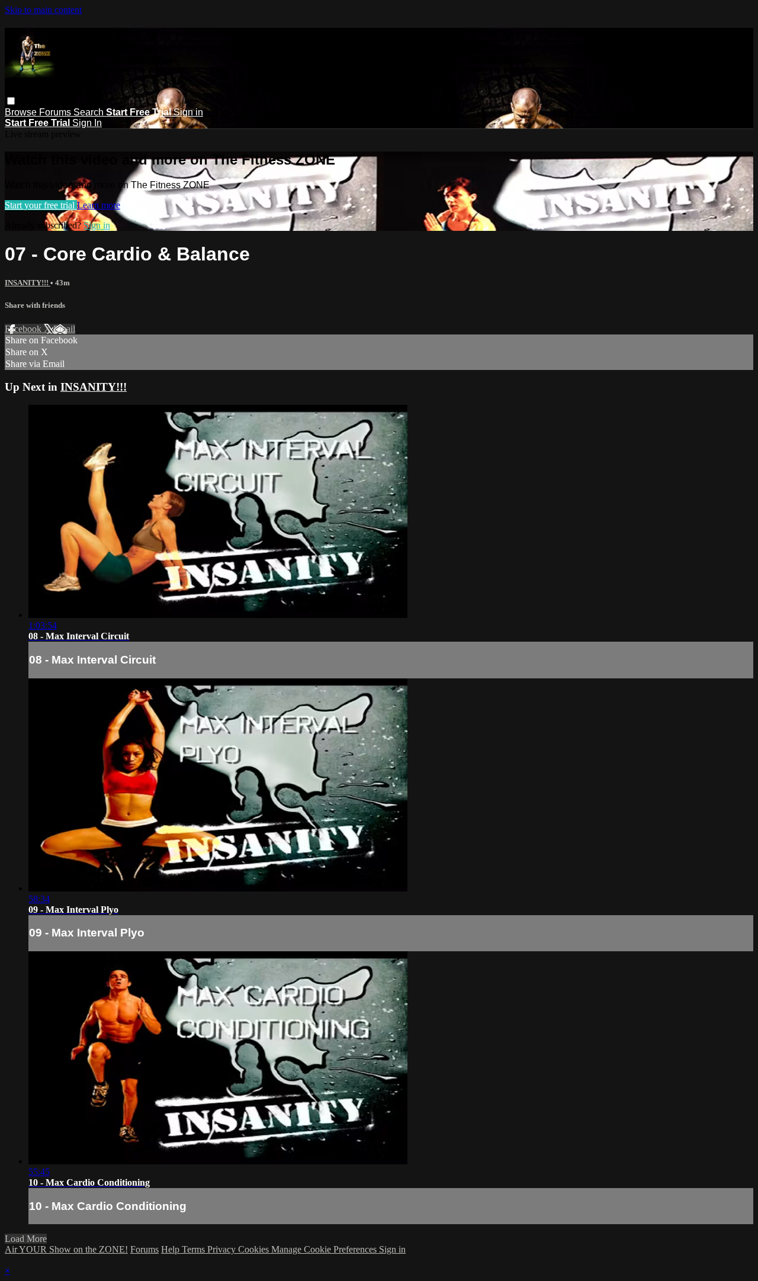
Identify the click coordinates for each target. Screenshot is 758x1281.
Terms (194, 1249)
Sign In (87, 123)
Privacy (222, 1249)
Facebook (24, 329)
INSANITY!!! (27, 282)
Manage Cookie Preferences (325, 1249)
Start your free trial (41, 205)
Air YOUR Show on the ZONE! (66, 1249)
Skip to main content (43, 10)
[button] (11, 101)
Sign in (188, 112)
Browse (22, 112)
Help (171, 1249)
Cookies (254, 1249)
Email (64, 329)
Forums (56, 112)
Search (89, 112)
